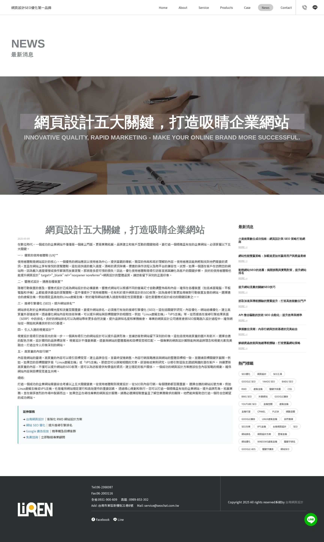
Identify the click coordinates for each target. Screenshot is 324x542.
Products (226, 7)
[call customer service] (304, 8)
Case (247, 7)
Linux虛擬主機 (269, 419)
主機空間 (267, 404)
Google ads (248, 449)
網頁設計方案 (264, 434)
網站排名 (246, 434)
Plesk (275, 411)
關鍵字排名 (289, 441)
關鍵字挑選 (275, 388)
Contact (286, 7)
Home (163, 7)
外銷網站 (263, 396)
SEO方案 (246, 426)
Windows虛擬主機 (267, 441)
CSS (290, 388)
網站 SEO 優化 (35, 425)
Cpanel (261, 411)
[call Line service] (315, 8)
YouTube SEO (249, 404)
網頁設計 (33, 275)
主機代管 (246, 411)
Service (204, 7)
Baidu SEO (287, 381)
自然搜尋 (288, 419)
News (265, 7)
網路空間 (290, 411)
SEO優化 (246, 373)
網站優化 (246, 441)
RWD (244, 388)
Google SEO (249, 381)
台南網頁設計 (35, 419)
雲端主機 (282, 434)
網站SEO (284, 449)
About (183, 7)
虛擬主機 (258, 388)
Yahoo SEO (268, 381)
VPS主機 (261, 426)
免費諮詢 (32, 437)
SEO (146, 292)
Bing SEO (247, 396)
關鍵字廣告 (268, 449)
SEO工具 (277, 373)
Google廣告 (281, 396)
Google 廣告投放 (37, 431)
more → (243, 247)
